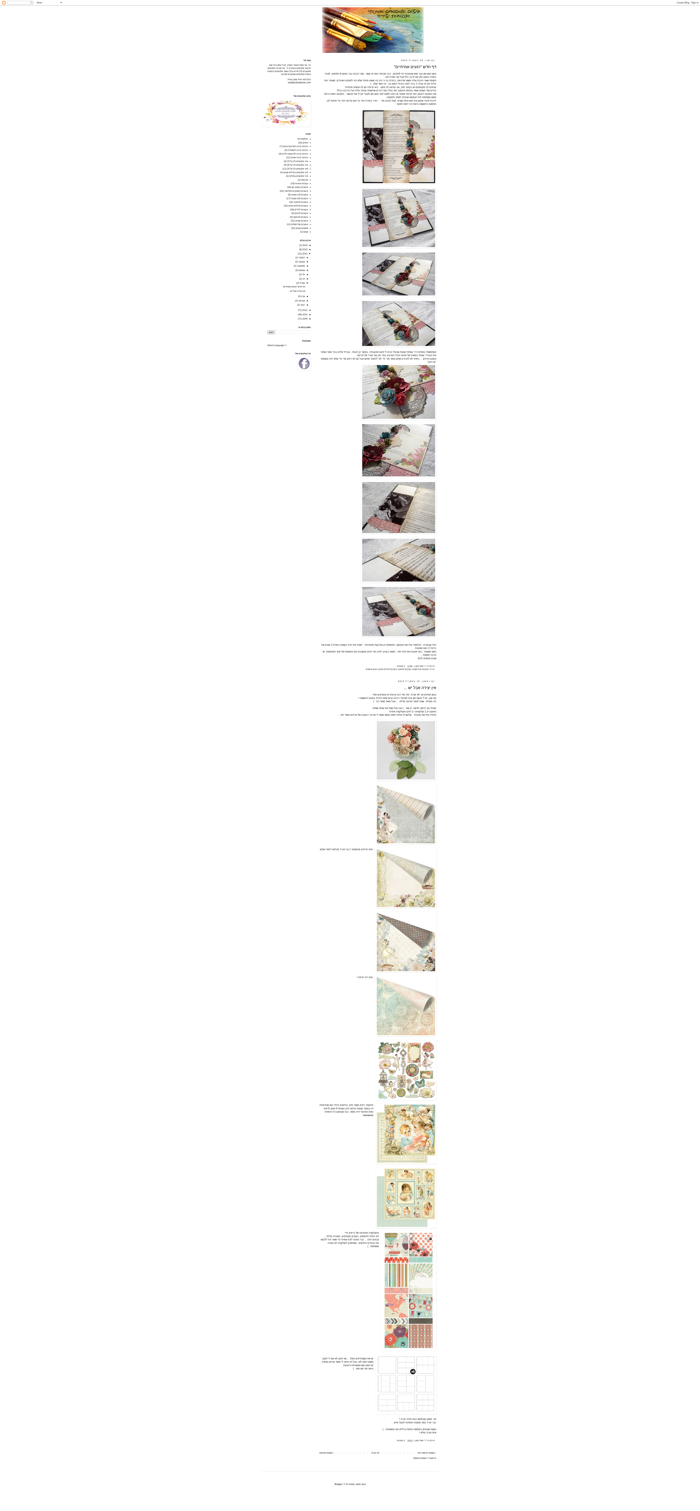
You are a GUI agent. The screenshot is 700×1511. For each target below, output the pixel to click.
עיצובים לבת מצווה (420, 669)
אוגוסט (301, 270)
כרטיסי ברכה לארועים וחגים (295, 146)
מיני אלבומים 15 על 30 (297, 165)
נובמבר (301, 261)
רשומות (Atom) (420, 1458)
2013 (305, 249)
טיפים (305, 142)
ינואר (302, 305)
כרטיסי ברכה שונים (299, 157)
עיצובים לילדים (301, 209)
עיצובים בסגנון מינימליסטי (296, 191)
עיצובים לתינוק (301, 213)
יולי (303, 274)
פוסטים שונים (302, 228)
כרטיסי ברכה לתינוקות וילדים (295, 154)
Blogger (339, 1484)
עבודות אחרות (301, 183)
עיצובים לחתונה (404, 669)
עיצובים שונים (371, 669)
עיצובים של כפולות (299, 224)
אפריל (302, 283)
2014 (305, 245)
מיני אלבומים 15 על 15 (297, 161)
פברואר (301, 300)
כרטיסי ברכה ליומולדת (298, 150)
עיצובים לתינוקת (300, 217)
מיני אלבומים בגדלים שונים (295, 172)
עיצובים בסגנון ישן (300, 187)
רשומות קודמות (326, 1453)
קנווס (305, 232)
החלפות (304, 139)
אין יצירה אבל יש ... (420, 687)
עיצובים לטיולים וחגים (387, 669)
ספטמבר (300, 266)
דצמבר (301, 257)
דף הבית (375, 1453)
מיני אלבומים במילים (298, 176)
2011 (305, 310)
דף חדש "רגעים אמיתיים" (415, 67)
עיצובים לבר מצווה (299, 194)
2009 (305, 318)
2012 (305, 253)
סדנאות (304, 180)
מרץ (303, 296)
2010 (305, 314)
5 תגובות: (400, 666)
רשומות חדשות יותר (426, 1453)
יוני (303, 279)
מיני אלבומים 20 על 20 (297, 168)
